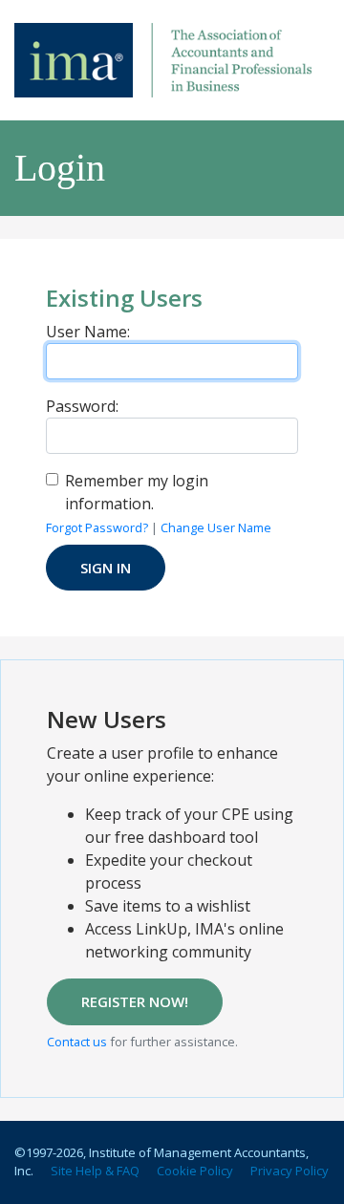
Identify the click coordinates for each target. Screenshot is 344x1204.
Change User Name (216, 527)
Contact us (77, 1041)
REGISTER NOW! (134, 1001)
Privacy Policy (289, 1170)
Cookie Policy (195, 1170)
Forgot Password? (97, 527)
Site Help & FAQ (95, 1170)
